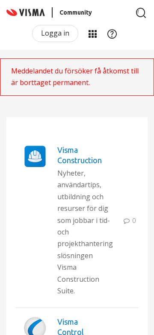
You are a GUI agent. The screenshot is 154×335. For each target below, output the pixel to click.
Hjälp (112, 33)
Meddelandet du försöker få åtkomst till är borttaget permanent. (75, 76)
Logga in (55, 33)
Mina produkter (92, 33)
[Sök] (141, 12)
